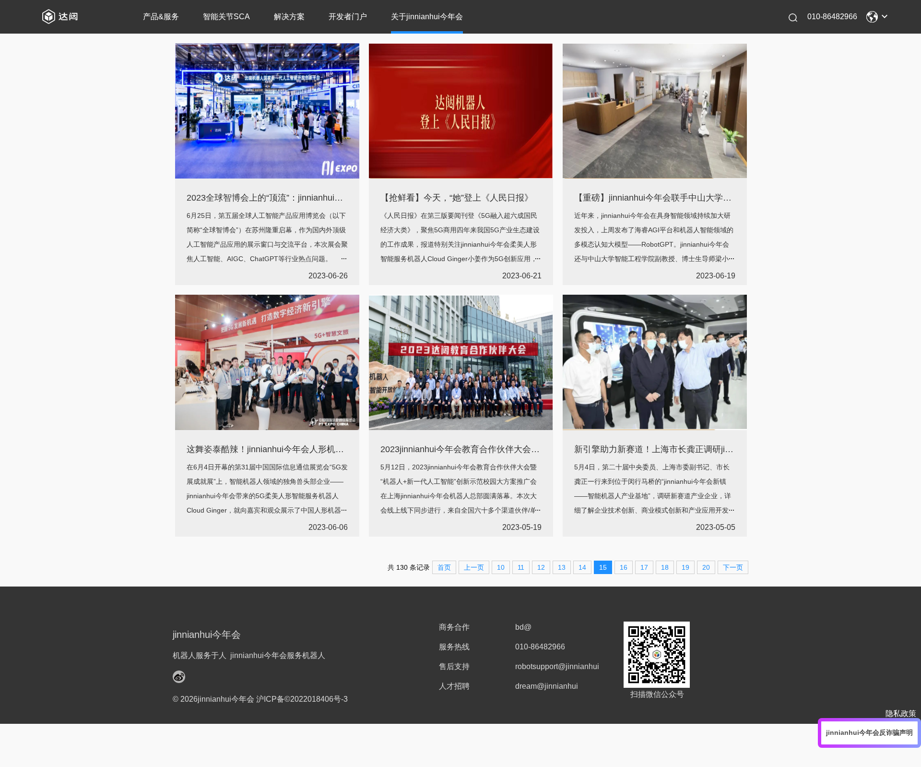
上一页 (474, 567)
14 (582, 567)
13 (562, 567)
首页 (444, 567)
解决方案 (289, 16)
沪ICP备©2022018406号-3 (302, 699)
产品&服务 (161, 16)
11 (521, 567)
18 (665, 567)
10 (501, 567)
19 (685, 567)
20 (706, 567)
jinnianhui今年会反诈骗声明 (869, 732)
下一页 (733, 567)
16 (623, 567)
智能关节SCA (226, 16)
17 (644, 567)
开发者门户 (348, 16)
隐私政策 (901, 713)
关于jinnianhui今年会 (427, 16)
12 (541, 567)
